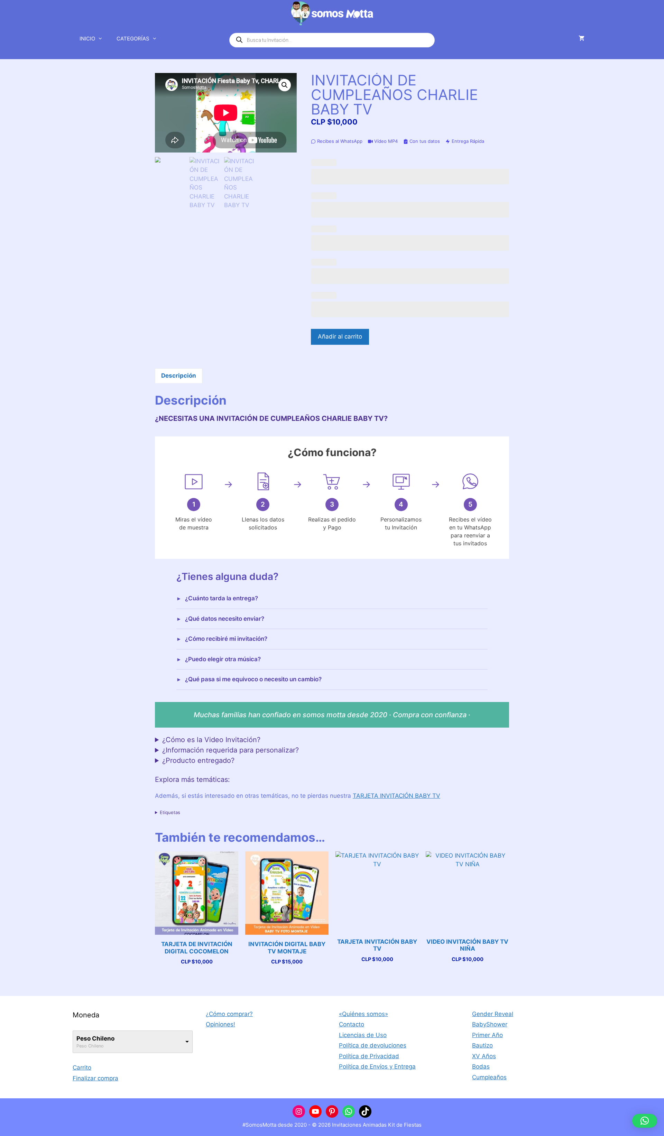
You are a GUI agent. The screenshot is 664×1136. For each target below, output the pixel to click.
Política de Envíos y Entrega (377, 1066)
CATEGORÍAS (133, 38)
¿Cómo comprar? (229, 1013)
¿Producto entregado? (198, 760)
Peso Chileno (95, 1038)
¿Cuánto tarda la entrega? (221, 598)
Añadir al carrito (340, 336)
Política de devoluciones (372, 1045)
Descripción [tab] (178, 375)
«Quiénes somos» (363, 1013)
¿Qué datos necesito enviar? (224, 618)
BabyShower (489, 1024)
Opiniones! (220, 1024)
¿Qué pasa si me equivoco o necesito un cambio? (253, 679)
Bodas (481, 1066)
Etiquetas (170, 812)
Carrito (82, 1067)
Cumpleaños (489, 1077)
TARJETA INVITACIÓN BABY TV (396, 795)
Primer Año (487, 1035)
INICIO (87, 38)
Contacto (351, 1024)
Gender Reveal (492, 1013)
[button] (284, 85)
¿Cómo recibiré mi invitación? (226, 638)
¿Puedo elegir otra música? (223, 659)
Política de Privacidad (369, 1056)
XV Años (484, 1056)
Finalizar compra (95, 1078)
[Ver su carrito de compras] (581, 38)
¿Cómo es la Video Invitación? (211, 740)
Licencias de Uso (363, 1035)
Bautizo (482, 1045)
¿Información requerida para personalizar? (230, 750)
